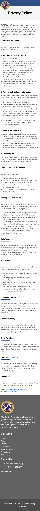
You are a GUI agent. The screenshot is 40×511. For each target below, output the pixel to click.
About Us (4, 441)
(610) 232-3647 (11, 391)
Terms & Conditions (7, 449)
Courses (4, 444)
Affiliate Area (5, 455)
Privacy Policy (5, 446)
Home (3, 438)
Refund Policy (5, 452)
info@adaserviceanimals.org (16, 389)
